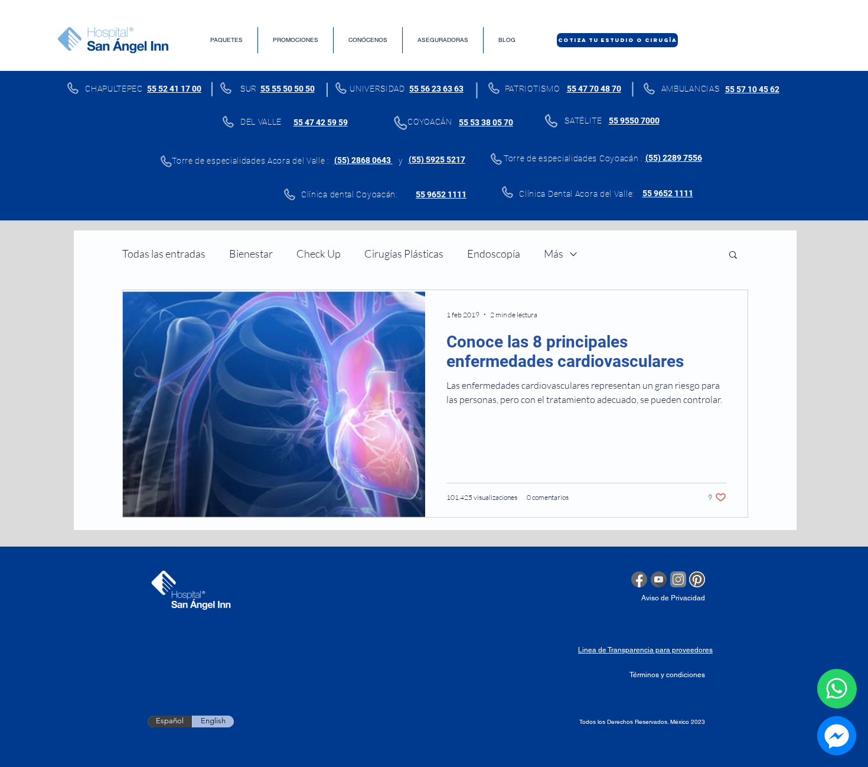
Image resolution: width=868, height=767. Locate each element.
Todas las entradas (163, 253)
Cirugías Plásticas (403, 253)
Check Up (318, 253)
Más (553, 253)
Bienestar (251, 253)
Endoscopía (493, 253)
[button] (733, 255)
